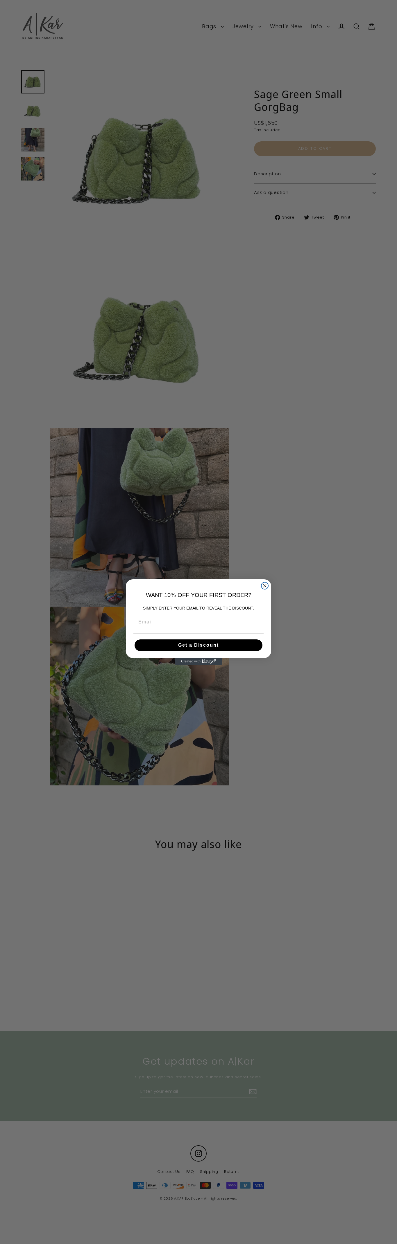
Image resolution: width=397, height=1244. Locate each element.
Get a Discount (198, 645)
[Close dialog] (264, 585)
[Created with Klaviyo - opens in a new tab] (198, 661)
